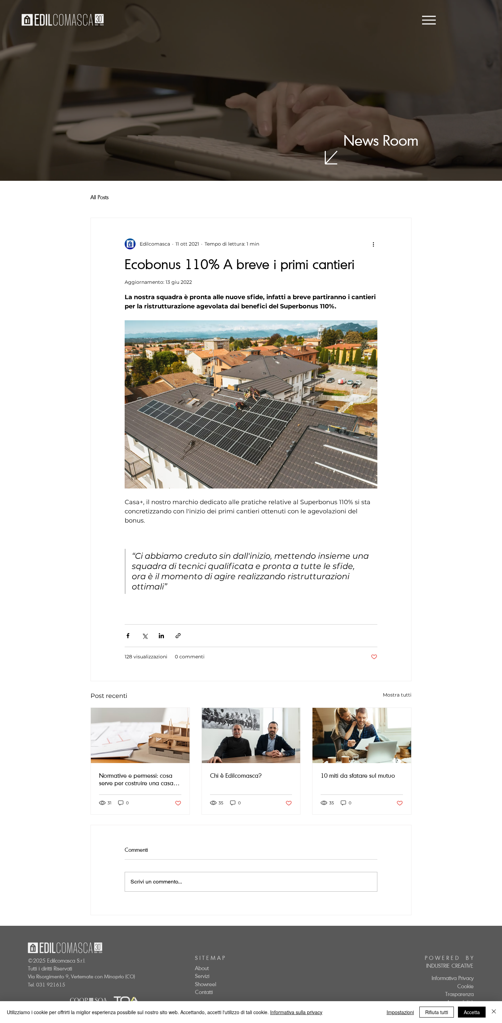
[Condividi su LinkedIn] (161, 635)
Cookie (465, 986)
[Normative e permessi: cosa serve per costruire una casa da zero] (140, 735)
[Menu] (428, 20)
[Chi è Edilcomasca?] (251, 735)
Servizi (202, 976)
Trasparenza (459, 994)
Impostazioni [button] (400, 1012)
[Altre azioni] (373, 244)
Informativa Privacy (453, 978)
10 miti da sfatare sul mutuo (358, 775)
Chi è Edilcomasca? (236, 775)
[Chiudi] (494, 1012)
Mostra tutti (397, 695)
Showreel (205, 984)
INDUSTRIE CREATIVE (449, 965)
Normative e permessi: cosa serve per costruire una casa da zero (136, 779)
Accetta (472, 1012)
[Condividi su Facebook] (128, 635)
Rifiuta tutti (436, 1012)
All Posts (99, 197)
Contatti (204, 992)
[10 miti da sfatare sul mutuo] (361, 735)
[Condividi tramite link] (178, 635)
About (202, 968)
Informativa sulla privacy (296, 1012)
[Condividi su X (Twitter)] (144, 635)
